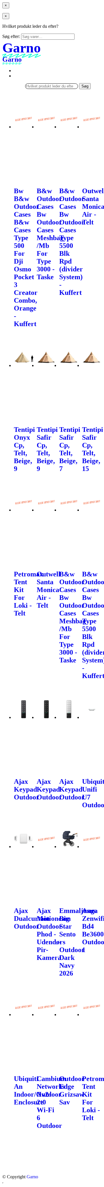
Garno (32, 1176)
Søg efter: (11, 36)
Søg (84, 86)
